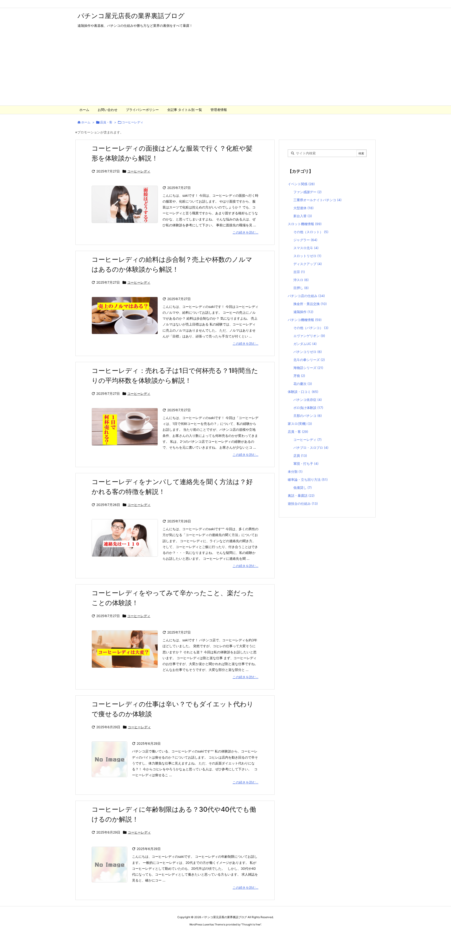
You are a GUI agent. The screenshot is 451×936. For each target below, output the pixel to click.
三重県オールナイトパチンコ (317, 200)
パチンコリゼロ (307, 352)
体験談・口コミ (303, 392)
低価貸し (302, 488)
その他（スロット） (310, 232)
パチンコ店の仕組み (306, 296)
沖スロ (301, 280)
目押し (301, 288)
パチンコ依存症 (307, 400)
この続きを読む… (245, 232)
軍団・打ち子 (306, 464)
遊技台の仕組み (303, 503)
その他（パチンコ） (310, 328)
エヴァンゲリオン (309, 336)
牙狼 (299, 376)
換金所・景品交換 (310, 304)
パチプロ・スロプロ (310, 448)
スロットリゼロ (307, 256)
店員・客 (106, 122)
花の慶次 (302, 384)
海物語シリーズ (308, 368)
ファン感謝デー (307, 192)
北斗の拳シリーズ (309, 360)
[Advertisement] (225, 70)
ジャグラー (305, 240)
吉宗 (299, 272)
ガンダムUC (305, 344)
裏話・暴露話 (301, 495)
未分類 (295, 472)
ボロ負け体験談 (308, 408)
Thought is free (251, 924)
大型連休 (303, 208)
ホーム (85, 122)
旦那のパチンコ (307, 416)
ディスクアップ (307, 264)
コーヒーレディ (138, 171)
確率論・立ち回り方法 (308, 480)
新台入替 (302, 216)
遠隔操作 (303, 312)
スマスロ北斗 (306, 248)
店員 (300, 456)
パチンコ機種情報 (305, 320)
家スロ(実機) (300, 424)
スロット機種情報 (305, 224)
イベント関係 (301, 184)
